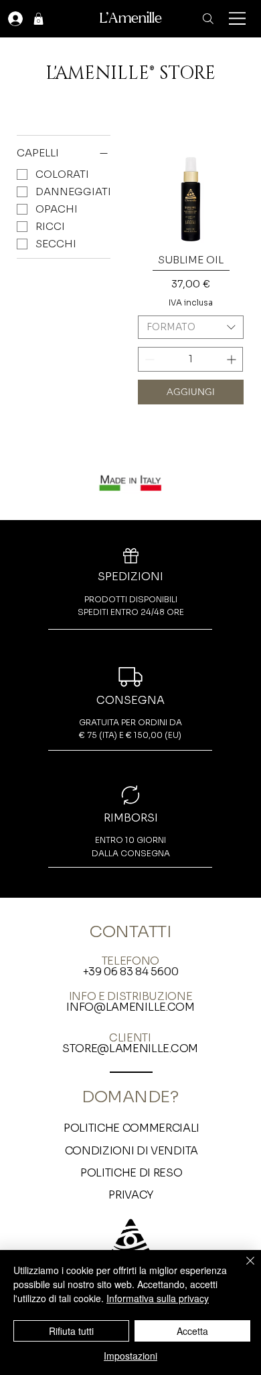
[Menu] (238, 18)
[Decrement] (148, 359)
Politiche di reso (131, 1173)
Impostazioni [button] (130, 1355)
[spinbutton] (190, 359)
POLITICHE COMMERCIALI (131, 1128)
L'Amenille (131, 18)
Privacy (131, 1195)
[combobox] (191, 327)
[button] (38, 19)
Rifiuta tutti (71, 1331)
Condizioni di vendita (131, 1151)
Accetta (192, 1331)
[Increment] (232, 359)
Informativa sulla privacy (157, 1298)
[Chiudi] (242, 1269)
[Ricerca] (208, 18)
